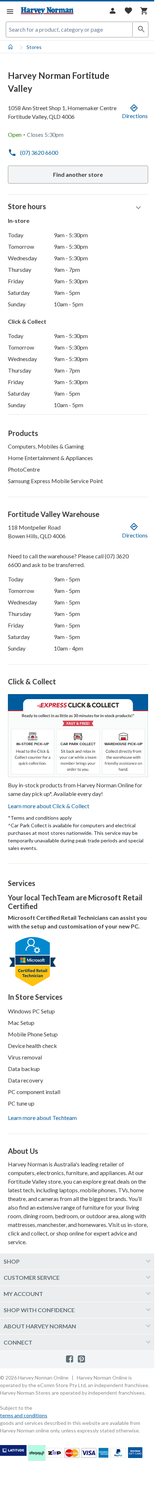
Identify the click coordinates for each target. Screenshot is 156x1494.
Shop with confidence (39, 1309)
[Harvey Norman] (47, 10)
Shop (12, 1261)
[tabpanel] (77, 647)
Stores (34, 47)
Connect (18, 1342)
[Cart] (144, 10)
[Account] (112, 10)
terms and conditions (23, 1415)
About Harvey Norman (40, 1326)
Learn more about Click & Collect (48, 805)
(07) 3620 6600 (39, 152)
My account (23, 1293)
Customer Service (32, 1277)
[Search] (140, 29)
